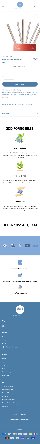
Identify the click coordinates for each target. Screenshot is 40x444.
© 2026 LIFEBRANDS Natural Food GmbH (20, 419)
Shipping (23, 66)
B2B (3, 369)
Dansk (23, 415)
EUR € (15, 415)
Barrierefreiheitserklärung (10, 403)
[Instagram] (3, 326)
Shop (4, 359)
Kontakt (4, 337)
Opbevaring (5, 113)
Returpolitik (5, 375)
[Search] (34, 6)
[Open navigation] (3, 6)
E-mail (4, 343)
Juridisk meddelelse (8, 386)
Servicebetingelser (8, 372)
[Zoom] (36, 16)
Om (3, 362)
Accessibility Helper (12, 347)
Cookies (5, 406)
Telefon (4, 340)
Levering (5, 396)
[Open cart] (37, 6)
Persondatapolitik (7, 390)
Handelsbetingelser (8, 400)
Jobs (3, 365)
